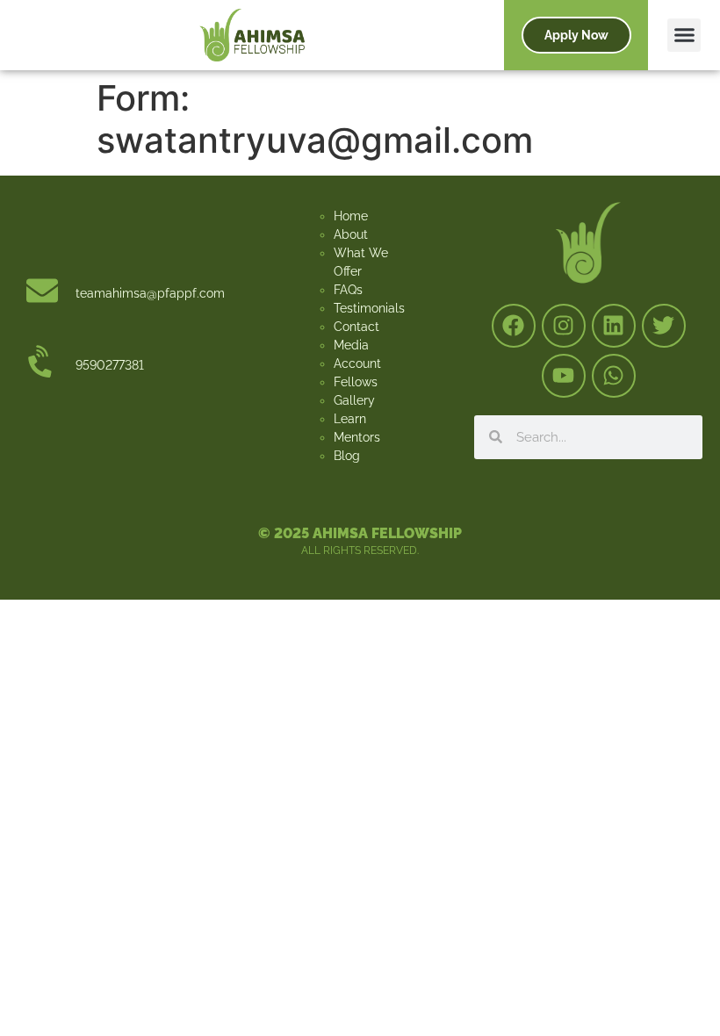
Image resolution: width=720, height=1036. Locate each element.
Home (351, 216)
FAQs (348, 290)
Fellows (356, 382)
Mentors (357, 437)
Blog (347, 456)
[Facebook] (514, 326)
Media (351, 345)
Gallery (354, 400)
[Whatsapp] (614, 376)
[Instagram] (564, 326)
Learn (350, 419)
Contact (356, 327)
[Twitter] (664, 326)
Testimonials (369, 308)
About (351, 234)
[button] (684, 35)
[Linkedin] (614, 326)
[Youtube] (564, 376)
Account (357, 363)
